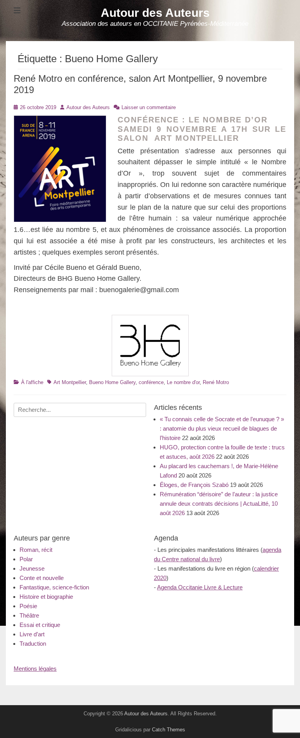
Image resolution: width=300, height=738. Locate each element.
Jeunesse (32, 568)
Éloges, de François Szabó (194, 484)
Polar (26, 559)
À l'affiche (32, 382)
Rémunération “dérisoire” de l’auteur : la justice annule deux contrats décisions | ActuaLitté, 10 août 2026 (219, 503)
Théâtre (29, 615)
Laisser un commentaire (148, 107)
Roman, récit (36, 549)
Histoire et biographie (46, 596)
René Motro (216, 382)
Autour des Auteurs (155, 12)
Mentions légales (35, 668)
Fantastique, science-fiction (54, 587)
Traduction (33, 643)
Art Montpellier (70, 382)
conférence (151, 382)
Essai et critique (40, 624)
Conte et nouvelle (42, 578)
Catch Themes (168, 730)
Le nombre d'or (183, 382)
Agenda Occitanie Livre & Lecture (200, 587)
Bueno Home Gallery (112, 382)
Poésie (28, 606)
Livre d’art (32, 634)
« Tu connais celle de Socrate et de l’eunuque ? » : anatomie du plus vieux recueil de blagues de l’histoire (222, 428)
